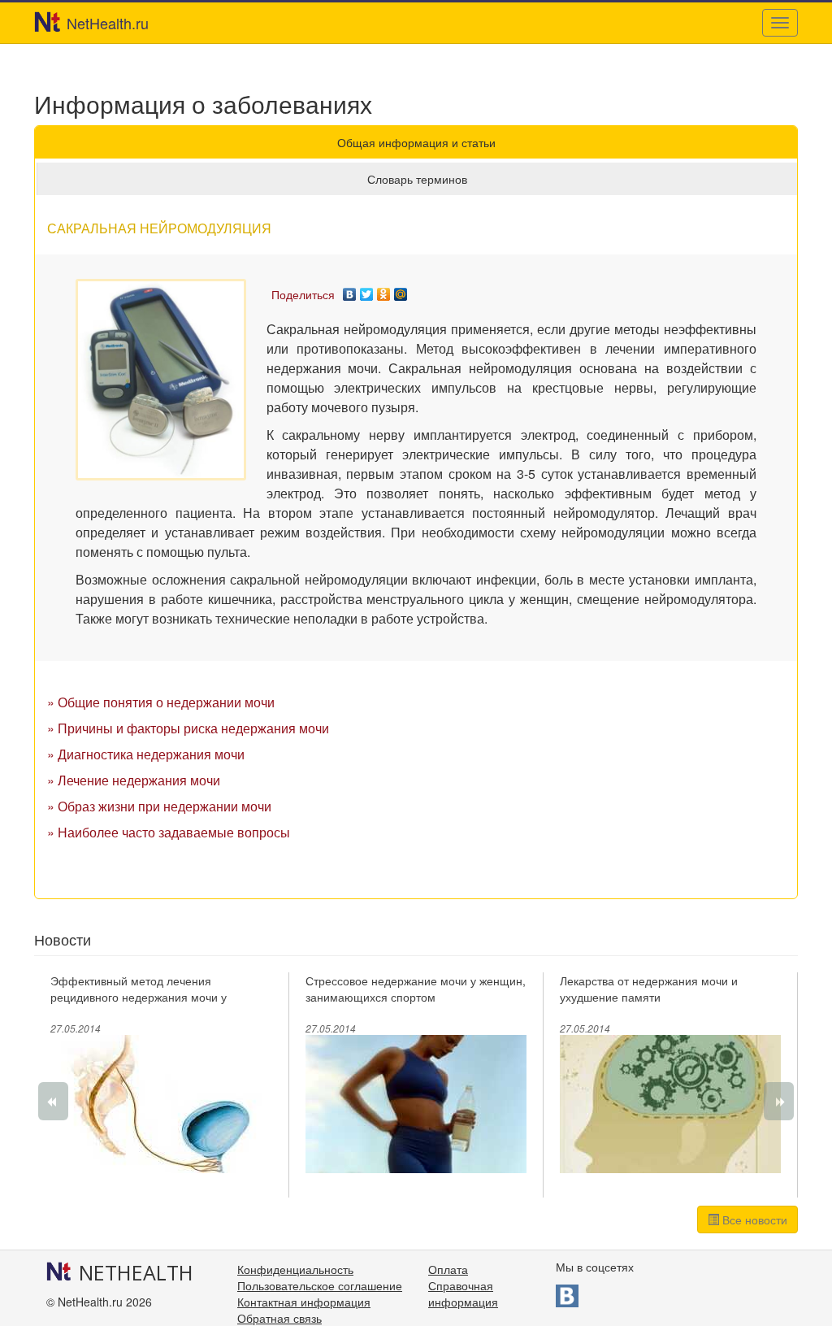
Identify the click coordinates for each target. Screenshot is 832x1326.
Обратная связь (279, 1318)
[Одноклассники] (383, 290)
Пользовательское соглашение (319, 1285)
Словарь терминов (417, 179)
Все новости (753, 1219)
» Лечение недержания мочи (133, 780)
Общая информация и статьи (416, 142)
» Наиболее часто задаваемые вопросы (168, 832)
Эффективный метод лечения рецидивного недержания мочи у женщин (138, 996)
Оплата (448, 1269)
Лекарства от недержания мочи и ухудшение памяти (649, 988)
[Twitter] (366, 290)
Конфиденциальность (295, 1269)
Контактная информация (303, 1301)
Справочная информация (463, 1293)
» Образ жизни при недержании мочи (159, 806)
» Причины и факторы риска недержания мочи (188, 728)
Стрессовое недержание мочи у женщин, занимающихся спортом (416, 988)
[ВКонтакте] (349, 290)
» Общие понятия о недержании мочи (161, 702)
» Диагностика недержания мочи (146, 754)
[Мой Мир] (401, 290)
